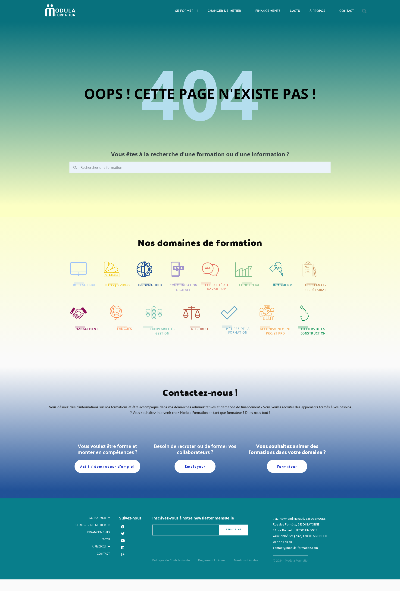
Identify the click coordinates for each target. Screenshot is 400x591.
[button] (364, 11)
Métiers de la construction (313, 331)
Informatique (150, 285)
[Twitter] (122, 533)
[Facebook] (122, 526)
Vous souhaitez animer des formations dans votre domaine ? (287, 449)
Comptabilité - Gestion (162, 331)
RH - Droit (200, 329)
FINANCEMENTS (268, 11)
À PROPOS (317, 11)
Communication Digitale (183, 287)
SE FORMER (184, 11)
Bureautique (84, 285)
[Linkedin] (122, 547)
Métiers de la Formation (238, 330)
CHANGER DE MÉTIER (224, 11)
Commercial (249, 285)
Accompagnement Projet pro (275, 331)
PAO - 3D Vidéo (117, 285)
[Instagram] (122, 554)
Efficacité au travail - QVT (216, 287)
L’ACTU (295, 11)
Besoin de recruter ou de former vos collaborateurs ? (195, 449)
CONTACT (346, 11)
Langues (124, 328)
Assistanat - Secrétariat (315, 287)
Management (86, 329)
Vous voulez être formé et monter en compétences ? (107, 449)
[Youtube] (122, 540)
